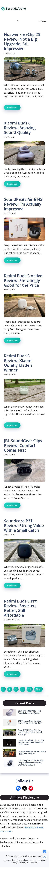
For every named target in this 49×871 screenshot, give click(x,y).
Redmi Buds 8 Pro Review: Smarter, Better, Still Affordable (20, 608)
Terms (34, 860)
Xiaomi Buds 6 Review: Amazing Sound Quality (20, 127)
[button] (17, 21)
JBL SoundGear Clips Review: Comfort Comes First (23, 445)
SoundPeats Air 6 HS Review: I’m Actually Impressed (23, 204)
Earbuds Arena (33, 8)
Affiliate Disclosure (21, 860)
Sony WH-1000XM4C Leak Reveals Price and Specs (29, 712)
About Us (8, 860)
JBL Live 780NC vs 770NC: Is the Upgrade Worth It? (32, 752)
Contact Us (23, 863)
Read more (12, 107)
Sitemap (33, 863)
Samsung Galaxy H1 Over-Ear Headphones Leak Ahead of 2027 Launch (31, 742)
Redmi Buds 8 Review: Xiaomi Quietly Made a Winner (18, 363)
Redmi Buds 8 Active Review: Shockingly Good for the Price (23, 280)
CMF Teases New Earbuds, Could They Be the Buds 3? (30, 722)
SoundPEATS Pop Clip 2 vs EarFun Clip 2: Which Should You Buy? (30, 732)
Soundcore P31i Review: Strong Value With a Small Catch (24, 525)
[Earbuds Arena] (13, 8)
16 (29, 689)
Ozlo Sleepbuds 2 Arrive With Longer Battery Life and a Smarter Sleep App (31, 762)
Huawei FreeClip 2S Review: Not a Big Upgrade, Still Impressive (22, 41)
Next (38, 689)
